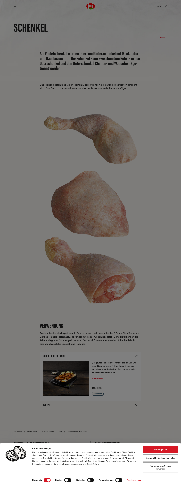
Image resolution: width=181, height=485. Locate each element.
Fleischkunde (48, 431)
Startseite (18, 431)
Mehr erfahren (97, 378)
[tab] (90, 356)
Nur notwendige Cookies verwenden (160, 467)
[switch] (67, 480)
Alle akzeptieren (160, 450)
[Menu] (15, 6)
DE (158, 6)
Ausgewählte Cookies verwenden (160, 458)
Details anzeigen (134, 480)
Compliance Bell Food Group (107, 442)
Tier (60, 431)
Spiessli (47, 404)
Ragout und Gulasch (54, 355)
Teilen (162, 37)
